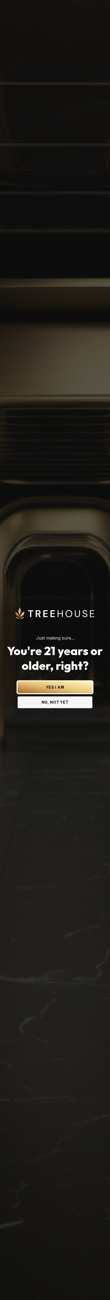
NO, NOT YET (55, 702)
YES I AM (55, 687)
